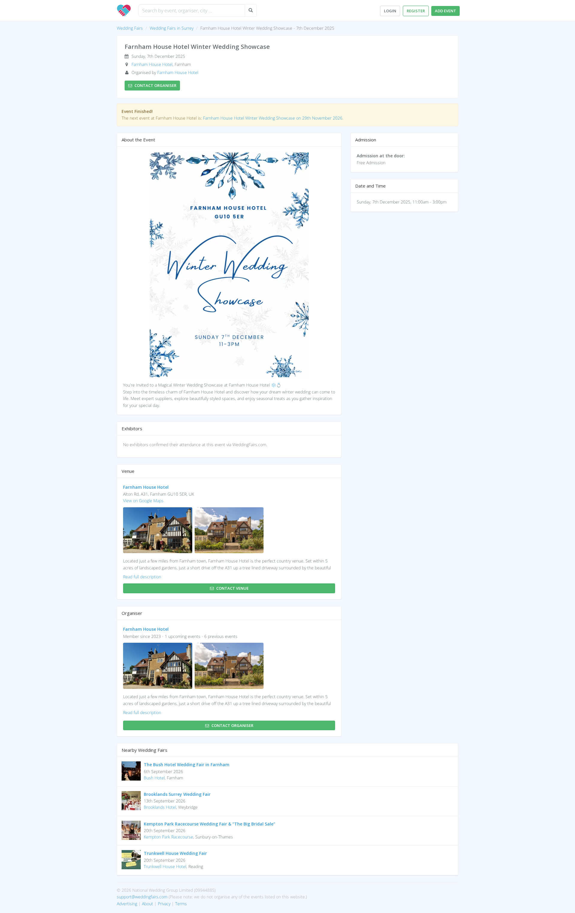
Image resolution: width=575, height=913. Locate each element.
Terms (181, 903)
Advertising (127, 903)
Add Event (445, 10)
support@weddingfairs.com (142, 897)
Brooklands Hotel (160, 807)
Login (390, 10)
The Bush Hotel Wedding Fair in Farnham (186, 764)
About (147, 903)
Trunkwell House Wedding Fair (175, 853)
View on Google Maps (143, 500)
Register (416, 10)
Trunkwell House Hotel (165, 866)
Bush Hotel (154, 778)
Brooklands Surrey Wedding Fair (177, 794)
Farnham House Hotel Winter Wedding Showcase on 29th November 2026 (272, 118)
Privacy (164, 903)
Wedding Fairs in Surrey (171, 28)
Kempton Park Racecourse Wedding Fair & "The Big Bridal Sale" (209, 824)
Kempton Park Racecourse (168, 837)
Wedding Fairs (130, 28)
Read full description (142, 577)
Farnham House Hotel (151, 64)
